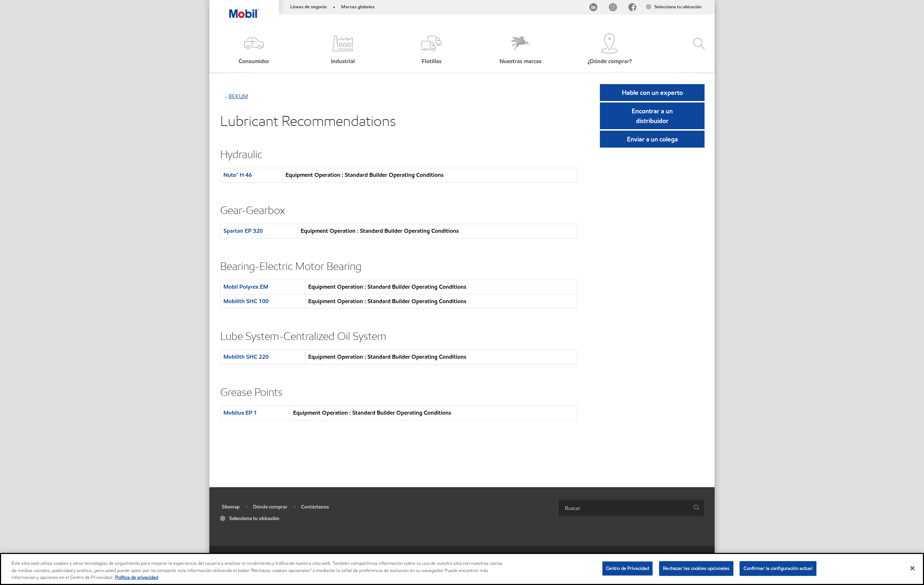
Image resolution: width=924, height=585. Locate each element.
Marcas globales (358, 7)
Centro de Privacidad (627, 568)
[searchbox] (624, 508)
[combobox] (631, 508)
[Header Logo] (244, 9)
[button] (253, 50)
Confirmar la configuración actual (778, 568)
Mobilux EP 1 (240, 412)
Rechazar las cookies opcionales (696, 568)
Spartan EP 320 (243, 231)
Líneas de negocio (308, 7)
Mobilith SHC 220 (246, 357)
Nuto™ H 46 (237, 175)
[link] (708, 2)
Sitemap (231, 506)
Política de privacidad (136, 577)
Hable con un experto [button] (652, 92)
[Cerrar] (912, 568)
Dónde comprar (270, 506)
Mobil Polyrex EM (245, 287)
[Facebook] (632, 8)
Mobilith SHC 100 (246, 301)
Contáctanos (315, 506)
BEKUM (238, 96)
